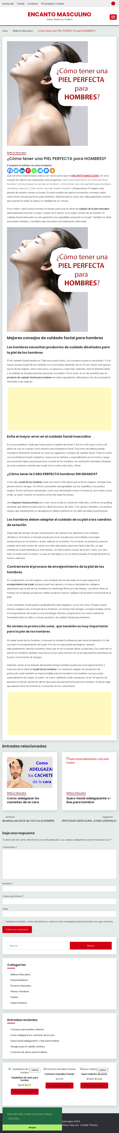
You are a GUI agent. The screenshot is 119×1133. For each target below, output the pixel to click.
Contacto (33, 3)
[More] (52, 170)
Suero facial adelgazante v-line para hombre (88, 800)
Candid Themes (89, 1125)
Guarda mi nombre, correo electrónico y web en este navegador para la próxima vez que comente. (59, 921)
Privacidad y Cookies (52, 3)
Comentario (9, 847)
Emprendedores (19, 979)
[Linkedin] (22, 170)
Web (5, 908)
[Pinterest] (28, 170)
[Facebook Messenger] (46, 170)
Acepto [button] (32, 1127)
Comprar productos (24, 1091)
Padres (14, 997)
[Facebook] (10, 170)
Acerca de (8, 3)
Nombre (7, 883)
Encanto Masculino (59, 14)
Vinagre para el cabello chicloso (27, 1046)
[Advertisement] (59, 409)
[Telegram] (40, 170)
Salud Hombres (18, 1002)
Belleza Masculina (16, 152)
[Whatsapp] (34, 170)
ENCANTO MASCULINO (85, 175)
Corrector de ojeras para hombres (28, 1052)
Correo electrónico (13, 896)
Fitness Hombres (19, 991)
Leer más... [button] (14, 1118)
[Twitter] (16, 170)
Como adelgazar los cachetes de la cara (23, 800)
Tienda (20, 3)
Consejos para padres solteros (27, 1029)
